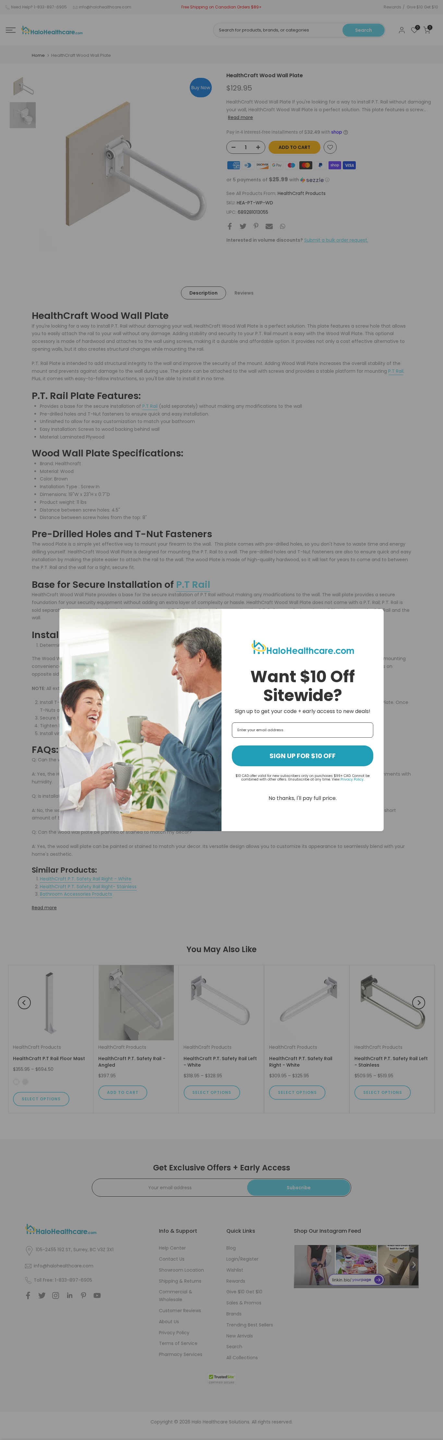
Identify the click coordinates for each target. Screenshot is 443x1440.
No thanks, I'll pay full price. (303, 798)
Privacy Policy (352, 779)
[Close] (376, 616)
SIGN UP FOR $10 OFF (302, 755)
